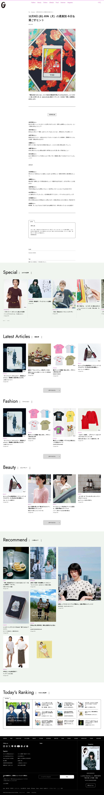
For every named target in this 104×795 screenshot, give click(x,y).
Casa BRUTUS (23, 788)
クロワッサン (17, 788)
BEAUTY (34, 738)
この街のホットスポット (22, 762)
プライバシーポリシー (17, 778)
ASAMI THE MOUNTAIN (7, 762)
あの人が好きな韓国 (21, 765)
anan (4, 788)
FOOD (62, 738)
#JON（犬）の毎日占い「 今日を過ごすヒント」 (38, 262)
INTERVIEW (48, 738)
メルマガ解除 (5, 783)
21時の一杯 (20, 760)
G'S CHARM (26, 738)
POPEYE (11, 788)
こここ (58, 788)
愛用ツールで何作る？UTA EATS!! (24, 758)
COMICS (69, 738)
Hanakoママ (46, 788)
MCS (62, 788)
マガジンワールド (22, 792)
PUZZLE (91, 738)
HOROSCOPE (84, 738)
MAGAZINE (98, 738)
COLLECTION (18, 738)
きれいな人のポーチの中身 (8, 758)
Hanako (28, 788)
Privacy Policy (34, 792)
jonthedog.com (33, 234)
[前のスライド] (4, 320)
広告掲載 (28, 792)
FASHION (5, 738)
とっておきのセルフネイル (8, 756)
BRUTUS (7, 788)
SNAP (11, 738)
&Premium (33, 788)
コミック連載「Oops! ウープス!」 (24, 753)
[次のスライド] (6, 320)
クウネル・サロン (52, 788)
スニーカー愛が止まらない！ (8, 753)
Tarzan (37, 788)
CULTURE (41, 738)
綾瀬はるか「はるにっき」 (8, 765)
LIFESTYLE (56, 738)
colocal (41, 788)
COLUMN (76, 738)
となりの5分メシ (21, 756)
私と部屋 (5, 760)
